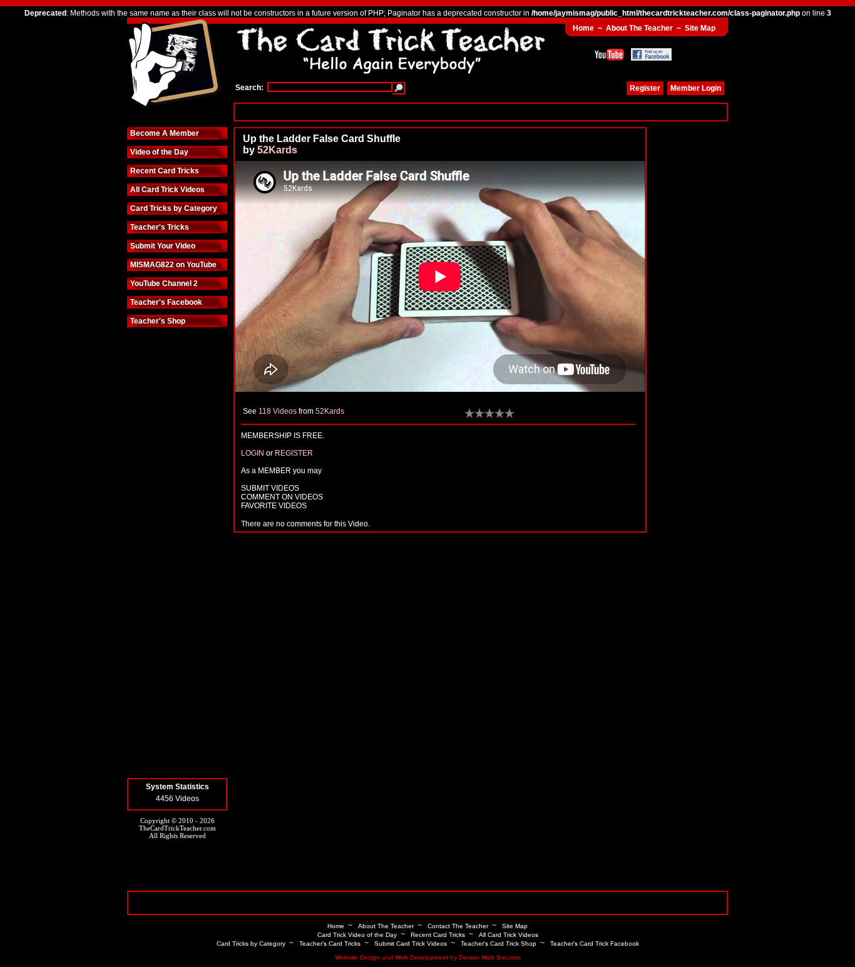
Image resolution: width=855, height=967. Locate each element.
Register (645, 88)
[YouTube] (609, 54)
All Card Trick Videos (167, 189)
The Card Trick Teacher (174, 64)
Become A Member (164, 133)
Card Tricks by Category (173, 208)
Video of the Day (159, 152)
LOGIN (252, 453)
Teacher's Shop (157, 321)
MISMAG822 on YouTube (173, 264)
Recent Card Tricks (164, 170)
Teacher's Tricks (159, 227)
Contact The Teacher (457, 926)
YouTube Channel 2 (164, 283)
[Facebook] (651, 54)
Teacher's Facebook (166, 302)
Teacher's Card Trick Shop (498, 943)
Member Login (695, 88)
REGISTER (294, 453)
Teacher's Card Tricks (330, 943)
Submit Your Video (162, 246)
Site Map (700, 28)
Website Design (357, 957)
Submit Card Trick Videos (410, 943)
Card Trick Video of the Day (357, 934)
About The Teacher (639, 28)
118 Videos (278, 411)
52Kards (277, 150)
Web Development (421, 957)
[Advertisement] (481, 111)
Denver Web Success (490, 957)
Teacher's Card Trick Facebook (594, 943)
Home (583, 28)
